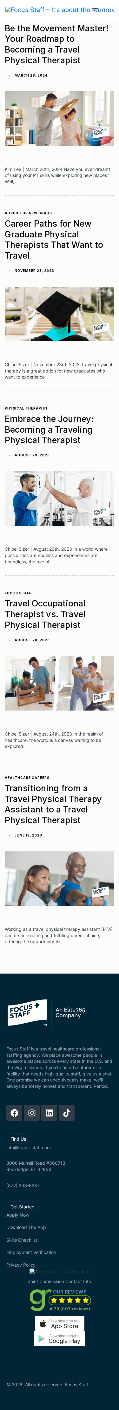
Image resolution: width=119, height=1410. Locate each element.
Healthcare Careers (27, 778)
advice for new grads (28, 213)
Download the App (26, 1227)
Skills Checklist (21, 1240)
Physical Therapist (26, 408)
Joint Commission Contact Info (59, 1281)
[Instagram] (32, 1113)
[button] (59, 1323)
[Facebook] (14, 1113)
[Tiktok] (67, 1113)
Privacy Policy (21, 1265)
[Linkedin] (49, 1113)
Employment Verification (31, 1252)
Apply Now (17, 1215)
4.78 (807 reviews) (70, 1308)
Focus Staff (18, 593)
